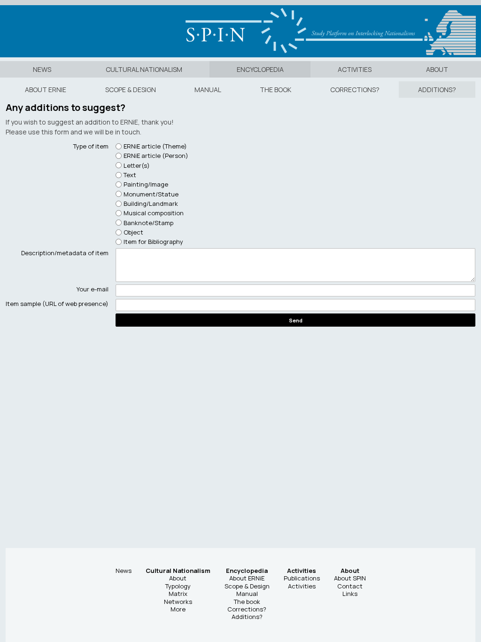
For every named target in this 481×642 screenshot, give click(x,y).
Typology (178, 586)
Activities (355, 69)
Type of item (91, 146)
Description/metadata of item (65, 253)
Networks (178, 601)
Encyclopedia (260, 69)
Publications (302, 578)
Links (349, 593)
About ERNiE (45, 89)
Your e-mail (93, 289)
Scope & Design (130, 89)
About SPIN (350, 578)
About (437, 69)
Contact (350, 586)
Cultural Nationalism (144, 69)
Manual (207, 89)
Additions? (437, 89)
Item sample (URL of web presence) (57, 303)
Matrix (178, 593)
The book (275, 89)
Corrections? (355, 89)
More (178, 609)
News (42, 69)
